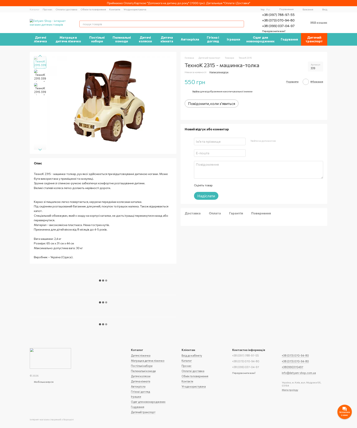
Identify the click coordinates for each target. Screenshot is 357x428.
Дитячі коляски (145, 39)
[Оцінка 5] (245, 185)
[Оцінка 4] (239, 185)
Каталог (34, 9)
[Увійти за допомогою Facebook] (280, 140)
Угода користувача (135, 9)
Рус (268, 9)
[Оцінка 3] (232, 185)
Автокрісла (190, 39)
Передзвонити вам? (274, 31)
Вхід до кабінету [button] (192, 355)
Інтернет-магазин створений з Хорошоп (52, 419)
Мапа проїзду (290, 389)
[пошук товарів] (240, 24)
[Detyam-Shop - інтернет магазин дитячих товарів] (50, 358)
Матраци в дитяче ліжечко (68, 39)
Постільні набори (97, 39)
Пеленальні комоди (122, 39)
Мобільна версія (43, 381)
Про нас (47, 9)
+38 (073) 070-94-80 (278, 20)
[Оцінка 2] (226, 185)
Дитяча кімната (167, 39)
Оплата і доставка (66, 9)
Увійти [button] (196, 91)
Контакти (114, 9)
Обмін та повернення (93, 9)
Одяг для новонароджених (260, 39)
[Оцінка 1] (219, 185)
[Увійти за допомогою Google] (286, 140)
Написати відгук (218, 72)
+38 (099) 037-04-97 (278, 26)
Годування (289, 39)
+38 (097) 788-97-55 (278, 15)
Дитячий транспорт (314, 39)
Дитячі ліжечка (40, 39)
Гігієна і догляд (213, 39)
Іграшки (233, 39)
